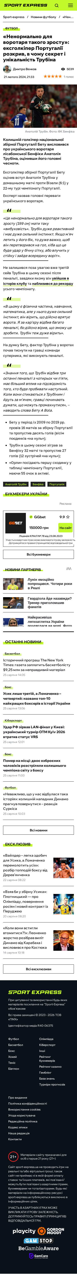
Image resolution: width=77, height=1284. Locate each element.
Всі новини (38, 830)
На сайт (66, 528)
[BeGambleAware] (38, 1248)
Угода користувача (21, 1115)
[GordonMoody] (51, 1231)
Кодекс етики (18, 1127)
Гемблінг (45, 1072)
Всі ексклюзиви (38, 969)
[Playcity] (24, 1231)
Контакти (15, 1139)
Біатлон (13, 1069)
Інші (42, 1051)
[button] (57, 6)
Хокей (12, 1057)
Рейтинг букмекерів (47, 1059)
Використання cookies (24, 1109)
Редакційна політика (22, 1121)
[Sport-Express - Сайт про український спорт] (23, 5)
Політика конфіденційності (27, 1103)
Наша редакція (19, 1133)
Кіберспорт (13, 720)
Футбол (11, 28)
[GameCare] (38, 1256)
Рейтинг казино (50, 1066)
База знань (47, 1078)
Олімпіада (46, 1039)
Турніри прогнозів (52, 1084)
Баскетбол (12, 653)
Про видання (17, 1097)
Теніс (12, 1063)
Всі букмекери (39, 554)
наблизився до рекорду (52, 283)
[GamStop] (38, 1241)
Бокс (8, 687)
